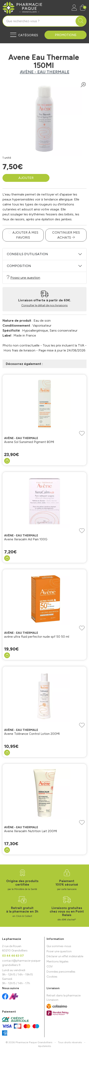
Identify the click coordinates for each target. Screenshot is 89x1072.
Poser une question (59, 951)
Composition (19, 266)
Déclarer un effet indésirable (65, 956)
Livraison (52, 1000)
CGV (50, 966)
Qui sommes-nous (59, 946)
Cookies (52, 976)
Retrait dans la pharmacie (64, 995)
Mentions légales (58, 961)
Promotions (65, 35)
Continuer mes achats (66, 235)
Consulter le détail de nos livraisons (44, 305)
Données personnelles (61, 971)
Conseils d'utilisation (27, 254)
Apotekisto (44, 1046)
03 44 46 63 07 (13, 955)
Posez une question (25, 278)
